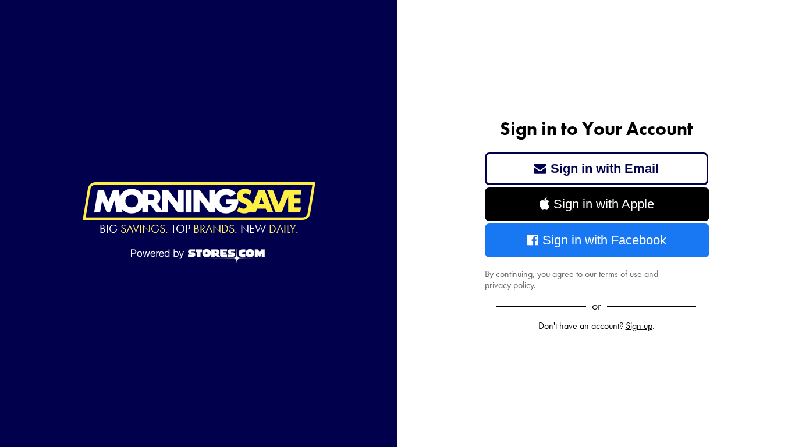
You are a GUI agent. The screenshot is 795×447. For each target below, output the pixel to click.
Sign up (639, 326)
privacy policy (509, 285)
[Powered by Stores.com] (199, 257)
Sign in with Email (605, 168)
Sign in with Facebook (604, 240)
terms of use (620, 274)
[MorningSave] (199, 201)
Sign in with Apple (603, 204)
